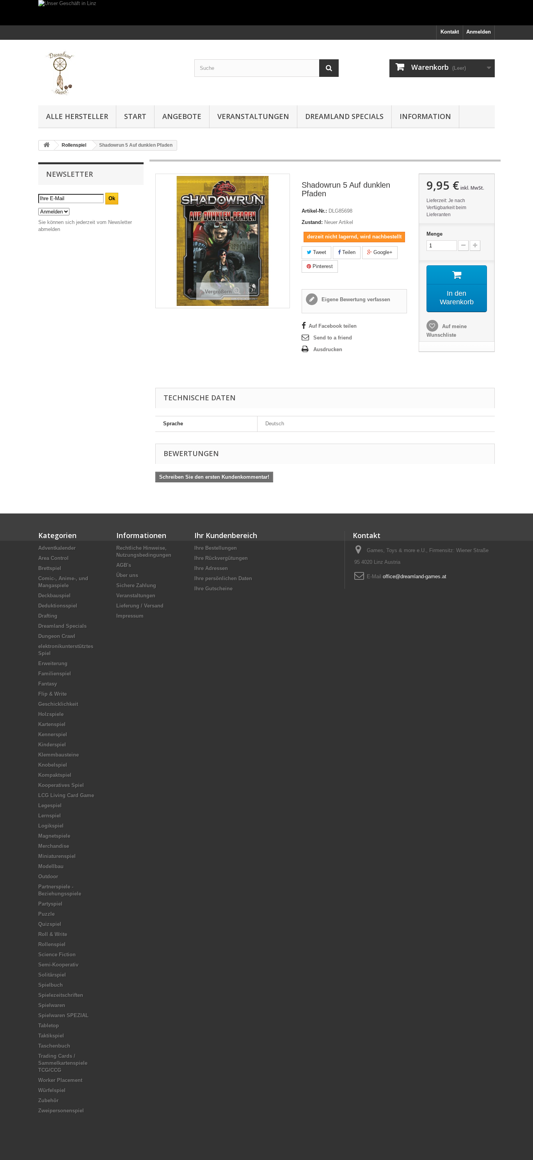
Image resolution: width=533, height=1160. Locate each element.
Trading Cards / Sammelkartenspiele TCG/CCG (62, 1063)
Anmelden (478, 32)
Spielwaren (51, 1005)
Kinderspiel (52, 745)
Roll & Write (52, 934)
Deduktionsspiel (57, 606)
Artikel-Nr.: (314, 211)
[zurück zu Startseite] (46, 145)
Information (425, 116)
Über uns (127, 575)
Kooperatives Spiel (61, 785)
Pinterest (322, 266)
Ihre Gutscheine (213, 589)
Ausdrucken (327, 349)
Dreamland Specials (344, 116)
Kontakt (450, 32)
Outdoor (48, 876)
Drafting (47, 616)
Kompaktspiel (54, 775)
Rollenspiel (52, 944)
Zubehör (48, 1100)
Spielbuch (50, 985)
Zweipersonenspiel (61, 1111)
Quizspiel (49, 924)
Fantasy (47, 684)
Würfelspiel (52, 1090)
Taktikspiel (51, 1036)
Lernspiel (49, 816)
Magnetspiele (54, 836)
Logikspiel (51, 826)
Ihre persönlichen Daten (223, 578)
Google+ (382, 252)
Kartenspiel (52, 724)
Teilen (348, 252)
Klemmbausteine (58, 755)
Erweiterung (53, 663)
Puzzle (46, 914)
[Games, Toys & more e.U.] (110, 71)
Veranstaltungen (253, 116)
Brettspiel (49, 568)
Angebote (181, 116)
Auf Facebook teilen (333, 326)
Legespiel (50, 805)
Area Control (53, 558)
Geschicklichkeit (58, 704)
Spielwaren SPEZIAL (63, 1015)
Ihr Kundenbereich (225, 535)
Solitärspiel (52, 975)
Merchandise (53, 846)
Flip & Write (52, 694)
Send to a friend (332, 338)
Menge (434, 234)
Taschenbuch (54, 1046)
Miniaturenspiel (57, 856)
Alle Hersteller (77, 116)
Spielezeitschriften (60, 995)
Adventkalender (57, 548)
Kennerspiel (52, 734)
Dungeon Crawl (56, 636)
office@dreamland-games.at (414, 576)
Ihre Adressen (211, 568)
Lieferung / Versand (139, 606)
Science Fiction (57, 954)
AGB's (123, 565)
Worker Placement (60, 1080)
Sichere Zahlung (136, 585)
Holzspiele (51, 714)
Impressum (130, 616)
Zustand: (312, 222)
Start (135, 116)
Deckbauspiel (54, 596)
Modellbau (51, 866)
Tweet (318, 252)
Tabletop (48, 1026)
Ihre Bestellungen (215, 548)
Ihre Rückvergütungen (221, 558)
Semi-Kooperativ (58, 965)
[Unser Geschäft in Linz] (266, 12)
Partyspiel (50, 904)
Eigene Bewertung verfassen (355, 299)
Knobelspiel (52, 765)
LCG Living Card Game (66, 795)
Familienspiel (54, 674)
